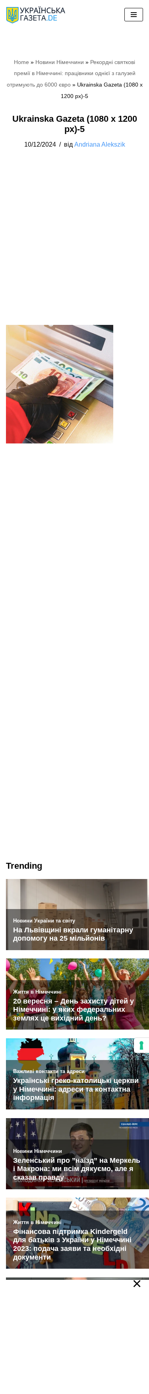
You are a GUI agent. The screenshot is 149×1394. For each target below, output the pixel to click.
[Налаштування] (141, 1045)
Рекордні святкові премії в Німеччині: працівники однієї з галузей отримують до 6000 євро (71, 73)
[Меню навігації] (133, 14)
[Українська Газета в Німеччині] (36, 15)
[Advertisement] (74, 248)
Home (21, 62)
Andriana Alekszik (99, 144)
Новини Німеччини (59, 62)
